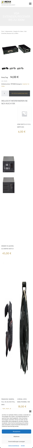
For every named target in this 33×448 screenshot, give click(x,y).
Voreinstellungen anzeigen (16, 441)
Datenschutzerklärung (13, 445)
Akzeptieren (16, 431)
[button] (30, 411)
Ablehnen (17, 436)
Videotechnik (8, 31)
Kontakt (23, 445)
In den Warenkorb (19, 93)
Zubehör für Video (18, 31)
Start (2, 31)
